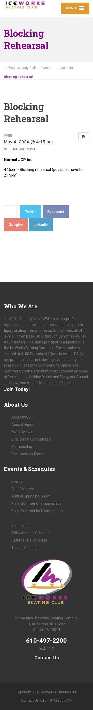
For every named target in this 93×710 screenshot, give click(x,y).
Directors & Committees (30, 439)
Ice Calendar (24, 149)
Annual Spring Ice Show (30, 496)
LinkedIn (41, 225)
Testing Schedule (25, 548)
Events (16, 481)
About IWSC (21, 417)
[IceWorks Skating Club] (25, 5)
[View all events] (83, 136)
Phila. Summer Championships (36, 503)
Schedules (19, 526)
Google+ (16, 225)
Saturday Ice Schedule (29, 540)
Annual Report (23, 424)
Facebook (55, 212)
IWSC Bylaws (21, 432)
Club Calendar (22, 489)
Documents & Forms (27, 454)
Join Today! (17, 389)
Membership (21, 446)
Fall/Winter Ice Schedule (30, 533)
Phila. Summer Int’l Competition (37, 511)
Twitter (31, 212)
